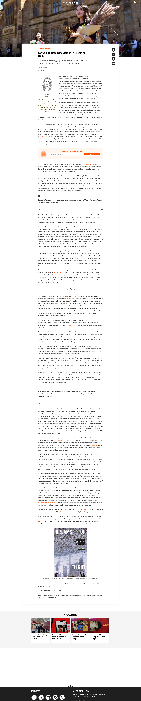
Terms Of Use (76, 696)
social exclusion (48, 512)
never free (87, 509)
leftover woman (59, 272)
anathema (94, 445)
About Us (75, 694)
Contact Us (102, 694)
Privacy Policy (85, 696)
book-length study (46, 136)
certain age (41, 327)
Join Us (89, 694)
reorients (72, 325)
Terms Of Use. (78, 156)
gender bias (68, 298)
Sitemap (93, 696)
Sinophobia (63, 512)
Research (95, 694)
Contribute (83, 694)
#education (67, 71)
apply (60, 440)
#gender (73, 71)
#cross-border (60, 71)
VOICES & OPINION (44, 48)
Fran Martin (43, 68)
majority (88, 164)
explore (73, 414)
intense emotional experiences (47, 502)
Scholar (47, 96)
